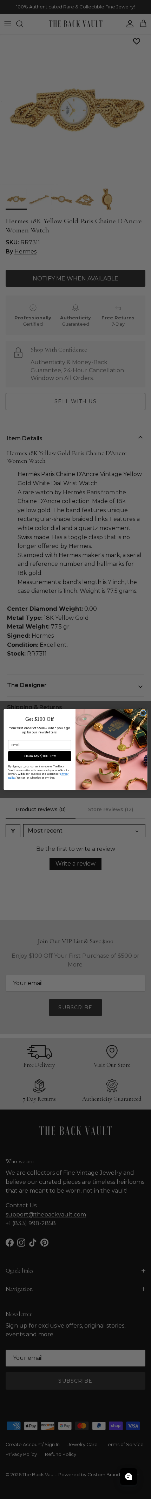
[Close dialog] (143, 713)
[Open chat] (128, 1476)
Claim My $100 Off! (40, 756)
